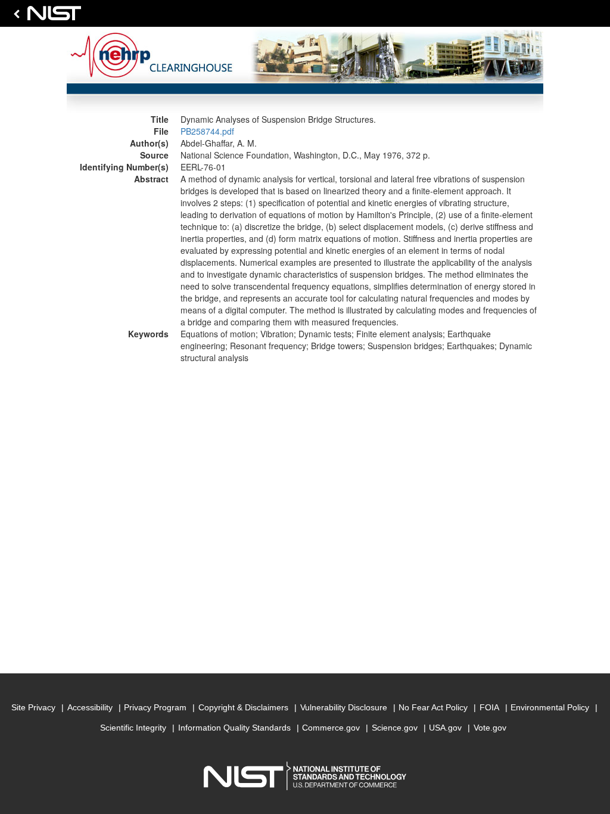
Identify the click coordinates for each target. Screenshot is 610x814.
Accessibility (90, 707)
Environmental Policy (550, 707)
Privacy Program (155, 707)
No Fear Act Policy (433, 707)
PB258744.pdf (207, 131)
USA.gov (445, 727)
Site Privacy (33, 707)
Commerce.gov (331, 727)
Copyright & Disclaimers (243, 707)
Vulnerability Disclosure (343, 707)
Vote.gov (490, 727)
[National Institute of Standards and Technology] (45, 16)
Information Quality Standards (234, 727)
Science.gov (395, 727)
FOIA (489, 707)
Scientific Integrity (133, 727)
